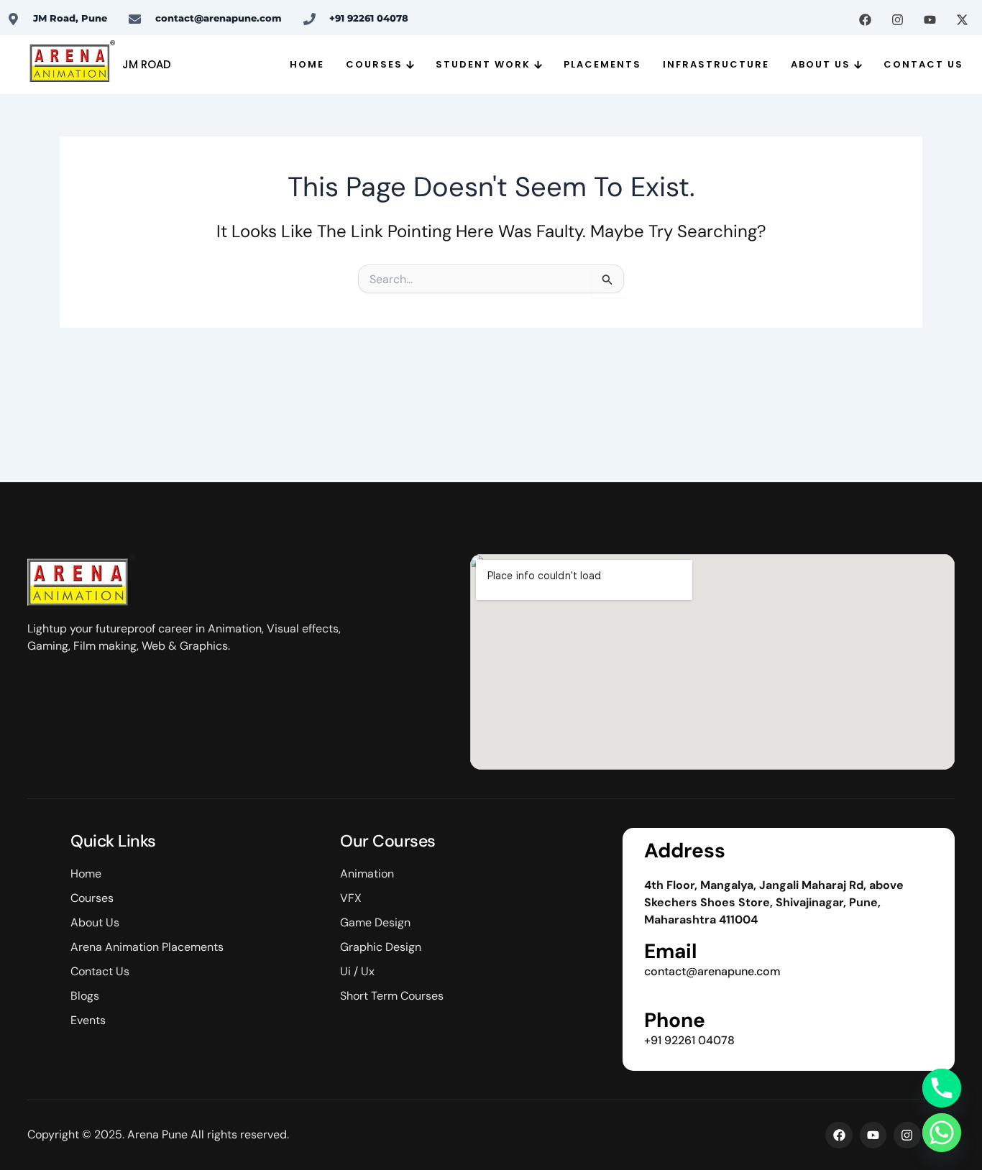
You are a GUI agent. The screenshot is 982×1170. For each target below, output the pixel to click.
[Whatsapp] (941, 1132)
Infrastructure (716, 64)
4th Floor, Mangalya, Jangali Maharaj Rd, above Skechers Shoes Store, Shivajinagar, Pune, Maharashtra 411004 (774, 902)
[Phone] (941, 1088)
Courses (374, 64)
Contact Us (923, 64)
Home (307, 64)
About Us (820, 64)
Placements (602, 64)
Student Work (483, 64)
